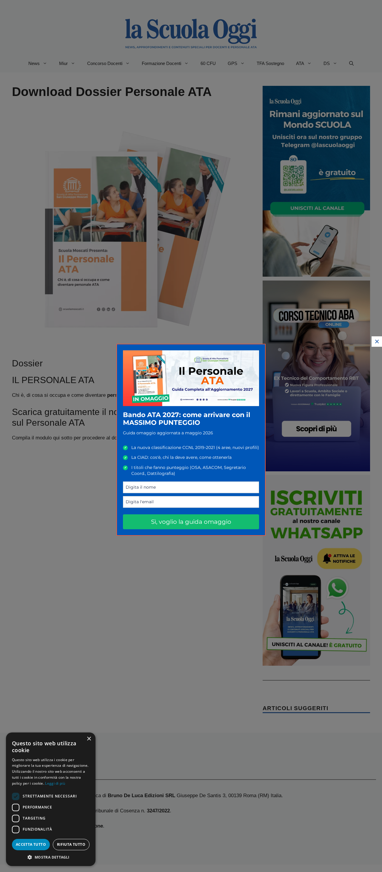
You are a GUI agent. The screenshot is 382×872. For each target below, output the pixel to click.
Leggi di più (55, 783)
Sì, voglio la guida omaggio (191, 521)
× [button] (89, 739)
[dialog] (51, 799)
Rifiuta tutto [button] (71, 844)
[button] (51, 857)
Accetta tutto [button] (31, 844)
